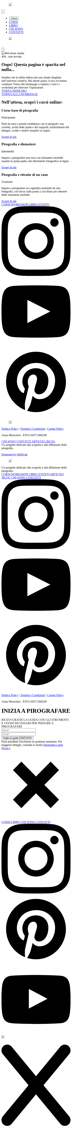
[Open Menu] (2, 12)
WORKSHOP (20, 204)
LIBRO (13, 25)
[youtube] (36, 345)
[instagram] (36, 274)
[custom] (36, 415)
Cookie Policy (55, 428)
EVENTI (43, 204)
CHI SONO (16, 28)
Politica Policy (9, 428)
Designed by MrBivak (14, 454)
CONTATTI (16, 32)
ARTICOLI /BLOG (43, 441)
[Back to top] (2, 50)
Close (14, 18)
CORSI (13, 22)
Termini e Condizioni (32, 428)
